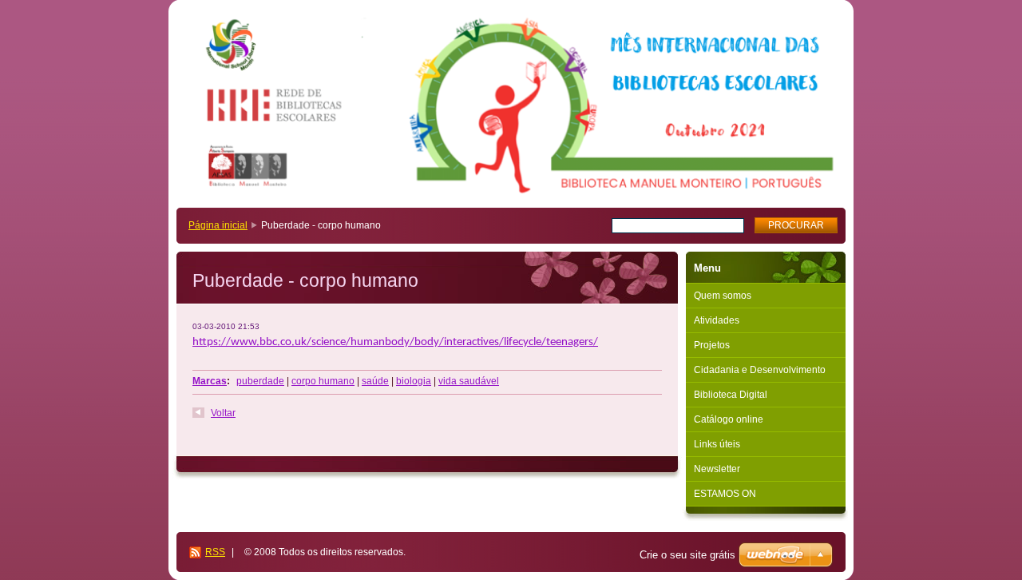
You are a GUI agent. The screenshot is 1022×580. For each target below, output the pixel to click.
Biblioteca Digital (730, 394)
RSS (215, 552)
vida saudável (468, 381)
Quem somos (722, 295)
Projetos (712, 345)
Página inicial (218, 225)
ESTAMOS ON (725, 493)
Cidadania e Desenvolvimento (760, 369)
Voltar (223, 413)
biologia (413, 381)
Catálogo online (728, 419)
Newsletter (717, 469)
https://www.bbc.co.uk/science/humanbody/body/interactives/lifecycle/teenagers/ (395, 342)
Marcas (209, 381)
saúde (375, 381)
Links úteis (717, 444)
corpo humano (323, 381)
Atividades (716, 320)
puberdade (260, 381)
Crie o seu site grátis (687, 555)
